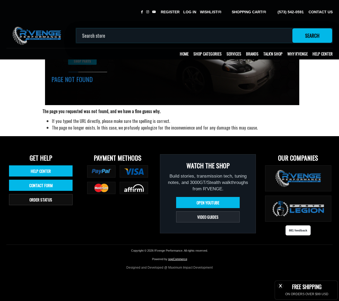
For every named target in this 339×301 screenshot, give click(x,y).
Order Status (40, 200)
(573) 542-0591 (291, 12)
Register (170, 12)
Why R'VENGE (297, 54)
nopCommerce (177, 259)
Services (233, 54)
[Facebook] (142, 12)
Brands (252, 54)
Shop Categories (207, 54)
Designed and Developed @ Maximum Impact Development (169, 267)
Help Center (323, 54)
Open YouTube (208, 202)
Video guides (207, 217)
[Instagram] (147, 12)
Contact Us (321, 12)
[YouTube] (154, 12)
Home (184, 54)
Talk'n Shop (273, 54)
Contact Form (41, 185)
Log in (189, 12)
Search (312, 35)
